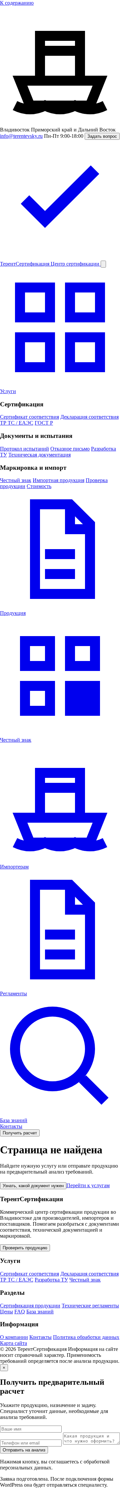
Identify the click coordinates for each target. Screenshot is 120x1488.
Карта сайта (13, 1343)
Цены (6, 1311)
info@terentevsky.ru (21, 136)
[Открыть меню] (103, 264)
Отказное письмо (70, 449)
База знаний (40, 1311)
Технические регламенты (90, 1305)
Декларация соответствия (89, 417)
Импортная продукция (58, 480)
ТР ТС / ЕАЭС (16, 423)
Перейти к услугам (88, 1185)
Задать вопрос (102, 136)
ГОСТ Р (44, 423)
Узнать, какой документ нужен (33, 1185)
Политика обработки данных (86, 1337)
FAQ (19, 1311)
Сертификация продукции (30, 1305)
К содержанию (17, 3)
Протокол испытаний (24, 449)
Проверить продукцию (25, 1247)
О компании (14, 1337)
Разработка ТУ (51, 1279)
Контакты (11, 1126)
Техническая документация (39, 454)
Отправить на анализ (24, 1449)
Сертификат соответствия (29, 417)
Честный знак (15, 480)
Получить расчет (20, 1132)
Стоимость (39, 486)
